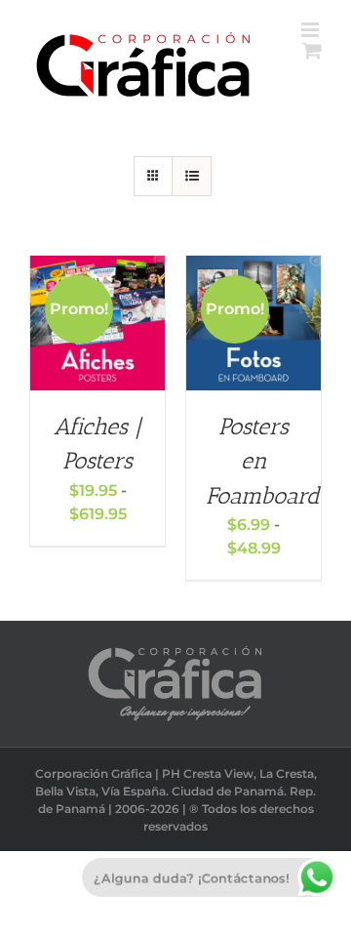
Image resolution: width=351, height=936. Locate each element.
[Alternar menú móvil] (311, 30)
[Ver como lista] (192, 176)
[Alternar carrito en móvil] (312, 50)
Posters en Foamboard (263, 461)
